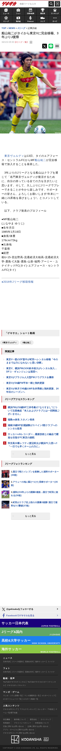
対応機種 (6, 719)
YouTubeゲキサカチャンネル (14, 682)
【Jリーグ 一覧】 (21, 42)
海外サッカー (40, 661)
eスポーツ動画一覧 (30, 699)
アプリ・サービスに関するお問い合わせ (18, 730)
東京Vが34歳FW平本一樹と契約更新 (25, 383)
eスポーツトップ (48, 695)
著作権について (20, 719)
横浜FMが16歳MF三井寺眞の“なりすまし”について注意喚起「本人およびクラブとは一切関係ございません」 (33, 410)
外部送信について (42, 723)
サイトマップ (46, 719)
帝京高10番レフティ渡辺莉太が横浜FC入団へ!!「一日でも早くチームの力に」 (32, 445)
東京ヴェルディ (14, 155)
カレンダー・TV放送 (45, 709)
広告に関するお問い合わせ (13, 726)
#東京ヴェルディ (10, 342)
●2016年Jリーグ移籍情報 (18, 281)
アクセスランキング (27, 709)
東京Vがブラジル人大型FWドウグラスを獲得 (30, 377)
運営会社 (33, 719)
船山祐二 (40, 160)
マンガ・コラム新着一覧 (12, 695)
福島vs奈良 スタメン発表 (21, 419)
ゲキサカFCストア (10, 709)
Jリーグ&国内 (17, 661)
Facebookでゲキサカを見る (20, 615)
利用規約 (6, 723)
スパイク (51, 661)
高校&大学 (29, 661)
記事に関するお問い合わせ (38, 726)
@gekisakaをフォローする (19, 609)
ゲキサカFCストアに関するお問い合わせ (19, 733)
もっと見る (30, 454)
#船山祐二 (27, 342)
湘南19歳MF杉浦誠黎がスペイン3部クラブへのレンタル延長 (32, 427)
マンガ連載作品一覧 (32, 695)
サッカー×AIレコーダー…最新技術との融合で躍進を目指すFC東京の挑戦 (33, 436)
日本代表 (6, 661)
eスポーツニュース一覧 (12, 699)
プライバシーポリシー (22, 723)
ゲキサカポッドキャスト (16, 685)
